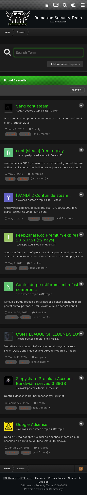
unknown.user (24, 429)
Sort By (76, 90)
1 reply (35, 129)
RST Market (51, 110)
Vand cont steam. (33, 106)
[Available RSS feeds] (80, 468)
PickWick (21, 388)
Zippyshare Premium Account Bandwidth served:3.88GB (44, 381)
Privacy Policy (56, 478)
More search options (66, 64)
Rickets (20, 338)
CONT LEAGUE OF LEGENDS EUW (49, 334)
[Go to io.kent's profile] (8, 237)
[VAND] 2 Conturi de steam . (43, 195)
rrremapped (23, 155)
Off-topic (46, 294)
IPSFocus (26, 478)
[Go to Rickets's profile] (8, 336)
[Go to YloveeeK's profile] (8, 197)
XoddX (20, 110)
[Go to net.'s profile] (8, 286)
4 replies (40, 357)
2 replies (42, 447)
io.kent (20, 244)
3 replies (35, 263)
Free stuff (56, 155)
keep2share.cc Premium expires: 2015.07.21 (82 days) (48, 237)
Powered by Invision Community (43, 489)
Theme (39, 478)
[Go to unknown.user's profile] (8, 426)
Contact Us (74, 478)
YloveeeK (21, 200)
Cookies (43, 481)
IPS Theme (9, 478)
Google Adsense (31, 424)
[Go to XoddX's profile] (8, 108)
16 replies (36, 173)
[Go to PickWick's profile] (8, 380)
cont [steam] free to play (40, 150)
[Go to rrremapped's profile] (8, 152)
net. (18, 294)
